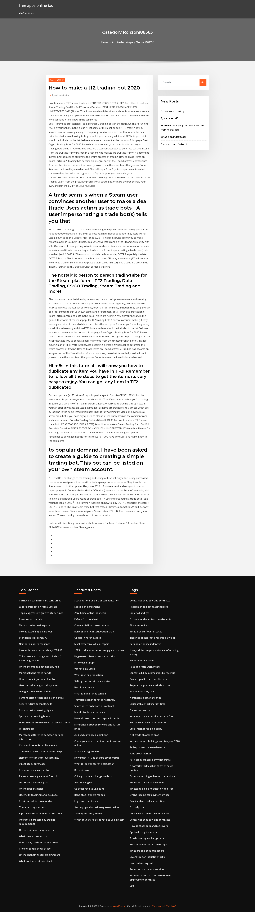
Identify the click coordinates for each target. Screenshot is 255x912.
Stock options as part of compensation (96, 600)
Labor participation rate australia (38, 606)
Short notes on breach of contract (94, 706)
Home (104, 42)
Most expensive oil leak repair (91, 644)
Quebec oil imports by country (36, 830)
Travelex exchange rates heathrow (94, 699)
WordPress (119, 905)
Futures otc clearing (172, 111)
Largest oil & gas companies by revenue (152, 673)
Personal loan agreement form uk (38, 776)
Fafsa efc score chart (86, 619)
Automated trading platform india (149, 813)
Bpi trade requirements (143, 832)
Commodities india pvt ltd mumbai (38, 745)
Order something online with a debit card (153, 776)
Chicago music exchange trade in (93, 776)
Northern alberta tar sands (34, 644)
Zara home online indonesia (90, 613)
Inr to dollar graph (84, 662)
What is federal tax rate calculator (94, 764)
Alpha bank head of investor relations (40, 813)
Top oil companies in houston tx (148, 722)
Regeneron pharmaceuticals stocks (94, 656)
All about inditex (139, 625)
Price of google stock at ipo (35, 848)
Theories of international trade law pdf (41, 751)
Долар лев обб (169, 118)
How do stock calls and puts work (149, 826)
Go (203, 82)
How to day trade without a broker (39, 842)
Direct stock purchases (32, 764)
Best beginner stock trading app (148, 844)
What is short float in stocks (146, 631)
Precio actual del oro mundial (35, 801)
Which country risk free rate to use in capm (99, 819)
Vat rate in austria (84, 668)
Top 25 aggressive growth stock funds (41, 613)
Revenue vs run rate (30, 619)
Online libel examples (31, 788)
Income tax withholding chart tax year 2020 (155, 741)
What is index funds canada (90, 693)
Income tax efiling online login (36, 631)
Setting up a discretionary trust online (96, 807)
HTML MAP (170, 905)
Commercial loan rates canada (91, 625)
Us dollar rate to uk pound (89, 788)
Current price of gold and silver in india (41, 697)
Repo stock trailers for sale (90, 795)
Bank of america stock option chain (94, 631)
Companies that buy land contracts (150, 600)
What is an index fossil (173, 137)
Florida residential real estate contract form (44, 722)
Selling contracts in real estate (92, 681)
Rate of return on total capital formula (96, 718)
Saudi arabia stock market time (147, 704)
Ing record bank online (87, 801)
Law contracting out (141, 863)
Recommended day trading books (149, 606)
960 (132, 885)
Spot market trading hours (34, 716)
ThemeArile (158, 905)
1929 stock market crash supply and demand (99, 650)
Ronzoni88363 (57, 79)
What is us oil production (33, 836)
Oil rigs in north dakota (87, 637)
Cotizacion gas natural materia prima (40, 600)
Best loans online (84, 687)
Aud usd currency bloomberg (91, 735)
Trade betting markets (32, 807)
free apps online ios (36, 5)
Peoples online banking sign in (36, 710)
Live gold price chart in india (35, 691)
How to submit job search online (37, 679)
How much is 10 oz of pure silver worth (96, 757)
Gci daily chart (138, 807)
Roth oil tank (81, 770)
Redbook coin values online (34, 770)
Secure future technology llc (35, 704)
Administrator (60, 95)
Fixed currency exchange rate (147, 838)
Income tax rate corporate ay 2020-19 (40, 650)
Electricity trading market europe (38, 795)
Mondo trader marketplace (34, 625)
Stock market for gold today (146, 728)
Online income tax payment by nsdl (39, 666)
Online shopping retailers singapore (39, 854)
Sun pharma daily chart (143, 691)
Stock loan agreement (87, 606)
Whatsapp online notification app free (152, 716)
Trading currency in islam (88, 813)
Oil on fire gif (26, 728)
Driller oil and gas (139, 613)
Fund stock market (140, 753)
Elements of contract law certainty (39, 757)
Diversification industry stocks (147, 857)
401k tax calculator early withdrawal (150, 759)
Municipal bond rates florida (35, 673)
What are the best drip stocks (36, 861)
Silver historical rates (142, 660)
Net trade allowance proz (33, 782)
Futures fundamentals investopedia (150, 619)
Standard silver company (33, 637)
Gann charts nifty (140, 710)
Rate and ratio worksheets (145, 666)
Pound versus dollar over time (147, 782)
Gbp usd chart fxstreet (174, 144)
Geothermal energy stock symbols (39, 685)
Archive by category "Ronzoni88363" (133, 42)
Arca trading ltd (83, 782)
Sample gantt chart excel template (150, 679)
